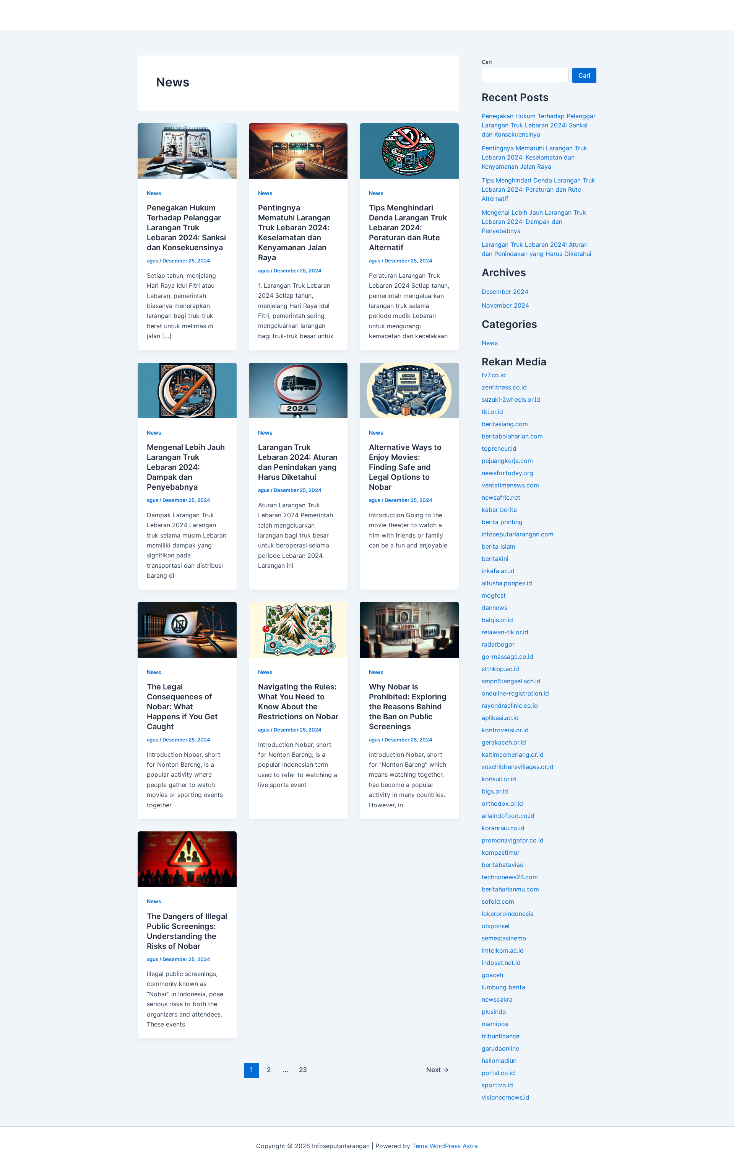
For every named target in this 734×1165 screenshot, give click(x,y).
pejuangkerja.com (507, 460)
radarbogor (498, 644)
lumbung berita (503, 987)
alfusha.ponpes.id (507, 583)
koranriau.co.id (503, 828)
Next (437, 1070)
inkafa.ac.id (498, 571)
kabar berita (499, 509)
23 (303, 1070)
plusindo (494, 1011)
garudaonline (500, 1048)
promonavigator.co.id (513, 840)
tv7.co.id (494, 375)
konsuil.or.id (499, 779)
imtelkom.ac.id (503, 950)
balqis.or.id (497, 620)
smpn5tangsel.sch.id (511, 681)
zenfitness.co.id (504, 387)
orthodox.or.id (502, 803)
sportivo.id (497, 1085)
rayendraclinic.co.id (510, 705)
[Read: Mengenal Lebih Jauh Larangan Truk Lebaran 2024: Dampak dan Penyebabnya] (187, 390)
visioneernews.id (505, 1097)
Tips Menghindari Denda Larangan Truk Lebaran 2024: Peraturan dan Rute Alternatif (408, 227)
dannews (494, 607)
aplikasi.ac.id (500, 718)
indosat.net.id (501, 962)
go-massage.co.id (507, 656)
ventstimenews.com (510, 485)
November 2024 (505, 305)
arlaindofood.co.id (508, 816)
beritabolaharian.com (512, 436)
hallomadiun (499, 1060)
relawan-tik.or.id (505, 632)
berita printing (502, 522)
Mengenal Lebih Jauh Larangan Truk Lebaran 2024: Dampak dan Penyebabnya (186, 467)
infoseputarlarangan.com (518, 534)
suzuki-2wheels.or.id (511, 399)
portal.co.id (498, 1073)
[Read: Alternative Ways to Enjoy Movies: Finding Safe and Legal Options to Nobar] (409, 390)
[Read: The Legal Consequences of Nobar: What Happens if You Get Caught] (187, 629)
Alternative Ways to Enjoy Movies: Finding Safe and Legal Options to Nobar (405, 467)
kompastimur (501, 852)
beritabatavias (502, 864)
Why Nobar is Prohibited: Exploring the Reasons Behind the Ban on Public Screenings (408, 706)
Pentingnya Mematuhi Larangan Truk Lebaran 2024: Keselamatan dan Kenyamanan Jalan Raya (534, 157)
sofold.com (498, 901)
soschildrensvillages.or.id (518, 767)
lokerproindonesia (508, 913)
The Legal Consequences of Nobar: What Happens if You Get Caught (182, 706)
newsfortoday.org (507, 473)
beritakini (495, 558)
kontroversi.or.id (505, 730)
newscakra (497, 999)
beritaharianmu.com (510, 889)
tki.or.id (492, 411)
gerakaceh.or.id (504, 742)
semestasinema (504, 938)
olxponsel (496, 926)
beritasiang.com (505, 424)
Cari (487, 62)
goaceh (492, 975)
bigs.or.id (495, 791)
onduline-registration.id (515, 693)
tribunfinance (501, 1036)
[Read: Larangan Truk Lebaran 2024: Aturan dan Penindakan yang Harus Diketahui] (298, 390)
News (154, 193)
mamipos (495, 1024)
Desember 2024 (505, 291)
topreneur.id (499, 448)
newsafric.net (501, 497)
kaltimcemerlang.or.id (513, 754)
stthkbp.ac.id (500, 669)
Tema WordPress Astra (445, 1146)
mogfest (494, 595)
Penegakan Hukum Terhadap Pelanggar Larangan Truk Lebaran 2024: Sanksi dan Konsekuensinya (186, 227)
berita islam (498, 546)
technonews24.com (510, 877)
